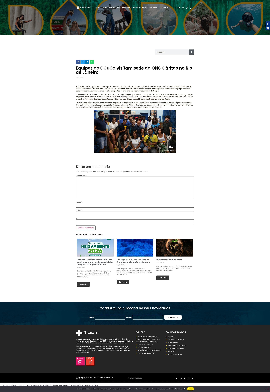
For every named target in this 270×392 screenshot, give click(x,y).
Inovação (153, 7)
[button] (78, 62)
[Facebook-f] (176, 7)
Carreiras (126, 7)
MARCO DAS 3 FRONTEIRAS (177, 345)
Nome (79, 202)
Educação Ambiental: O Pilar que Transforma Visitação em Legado (133, 260)
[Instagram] (187, 7)
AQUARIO (171, 336)
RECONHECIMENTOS (175, 354)
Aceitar (190, 389)
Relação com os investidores (149, 350)
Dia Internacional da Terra (169, 259)
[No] (266, 389)
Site (77, 218)
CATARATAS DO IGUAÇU (176, 339)
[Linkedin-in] (183, 7)
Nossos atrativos (108, 7)
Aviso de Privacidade (135, 378)
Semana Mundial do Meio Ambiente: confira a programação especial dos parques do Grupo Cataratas (95, 262)
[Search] (191, 52)
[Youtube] (179, 7)
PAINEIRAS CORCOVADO (176, 348)
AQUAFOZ (171, 351)
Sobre (98, 7)
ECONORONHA (173, 342)
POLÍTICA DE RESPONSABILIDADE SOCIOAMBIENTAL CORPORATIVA (148, 340)
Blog (119, 7)
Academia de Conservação (148, 336)
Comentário (81, 175)
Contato (164, 7)
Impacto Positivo (139, 7)
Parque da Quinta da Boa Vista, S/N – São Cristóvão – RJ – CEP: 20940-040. (95, 378)
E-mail (79, 210)
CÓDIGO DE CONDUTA (145, 344)
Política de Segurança (146, 353)
